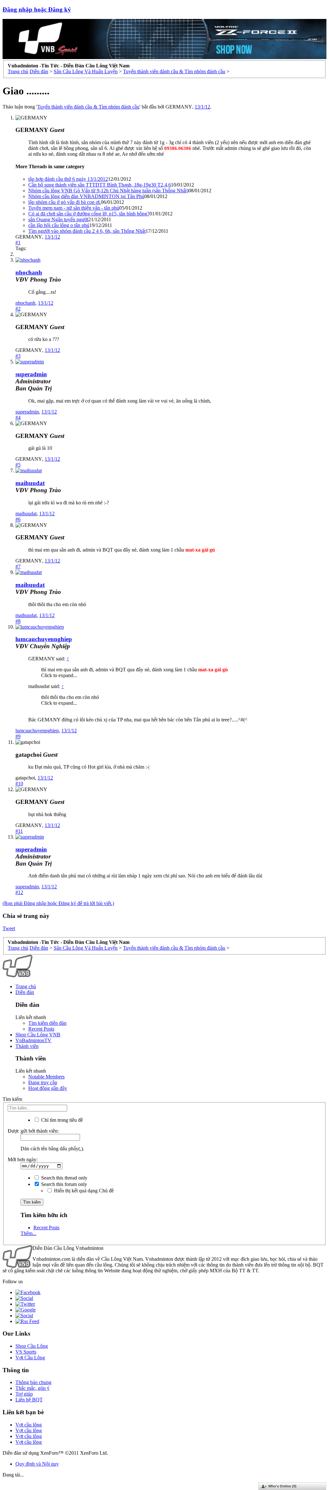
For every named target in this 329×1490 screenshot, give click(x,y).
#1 (18, 242)
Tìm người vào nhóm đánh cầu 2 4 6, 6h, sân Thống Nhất (87, 231)
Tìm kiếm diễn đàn (47, 1023)
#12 (19, 892)
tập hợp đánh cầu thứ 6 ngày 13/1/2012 (68, 179)
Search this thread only (63, 1178)
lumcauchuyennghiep (43, 639)
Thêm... (28, 1233)
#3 (18, 356)
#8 (18, 621)
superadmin (27, 411)
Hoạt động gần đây (47, 1088)
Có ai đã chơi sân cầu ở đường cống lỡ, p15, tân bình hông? (88, 213)
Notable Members (46, 1076)
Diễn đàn (24, 992)
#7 (18, 566)
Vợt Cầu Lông (30, 1357)
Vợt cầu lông (28, 1424)
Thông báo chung (33, 1382)
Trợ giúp (24, 1394)
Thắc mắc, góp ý (32, 1388)
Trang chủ (25, 986)
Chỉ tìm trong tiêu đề (61, 1120)
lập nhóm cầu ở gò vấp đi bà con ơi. (64, 202)
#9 (18, 736)
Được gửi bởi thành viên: (33, 1131)
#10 (19, 783)
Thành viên (27, 1046)
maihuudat (30, 483)
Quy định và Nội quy (37, 1464)
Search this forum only (63, 1184)
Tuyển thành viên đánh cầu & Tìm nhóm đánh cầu (88, 106)
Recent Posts (41, 1029)
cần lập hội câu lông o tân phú (58, 225)
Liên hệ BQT (29, 1399)
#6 (18, 519)
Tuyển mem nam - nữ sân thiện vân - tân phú (73, 208)
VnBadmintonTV (33, 1040)
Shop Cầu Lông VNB (37, 1034)
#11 (19, 831)
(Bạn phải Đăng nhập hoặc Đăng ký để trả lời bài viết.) (58, 903)
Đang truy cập (42, 1082)
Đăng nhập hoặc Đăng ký (37, 9)
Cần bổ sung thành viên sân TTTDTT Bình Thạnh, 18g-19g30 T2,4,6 (99, 184)
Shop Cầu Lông (31, 1346)
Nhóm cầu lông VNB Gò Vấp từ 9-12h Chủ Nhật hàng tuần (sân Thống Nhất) (108, 190)
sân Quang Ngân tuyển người (58, 219)
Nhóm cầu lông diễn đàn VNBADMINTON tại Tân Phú (86, 196)
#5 (18, 464)
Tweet (9, 928)
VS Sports (25, 1352)
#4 (18, 417)
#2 (18, 308)
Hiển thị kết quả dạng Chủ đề (83, 1190)
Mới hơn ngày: (23, 1159)
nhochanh (28, 272)
